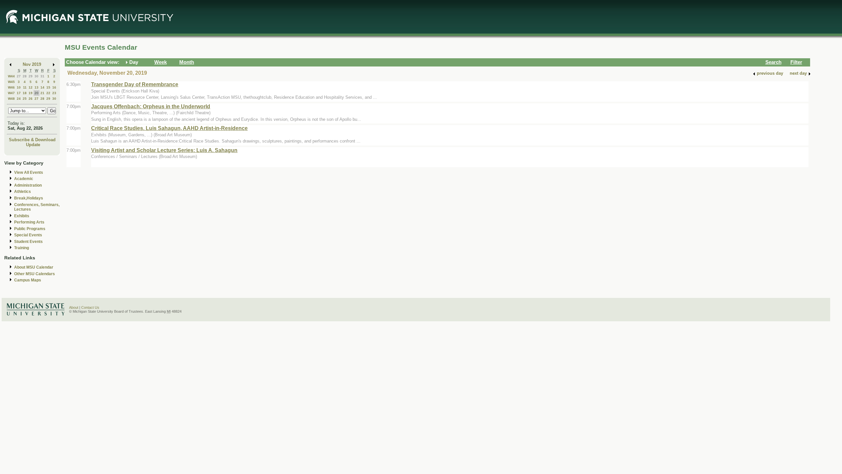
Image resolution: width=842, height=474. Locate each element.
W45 (11, 82)
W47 (11, 93)
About (73, 307)
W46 (11, 87)
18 (25, 93)
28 (25, 76)
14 (42, 87)
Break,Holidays (28, 198)
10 (19, 87)
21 (42, 93)
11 (25, 87)
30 (36, 76)
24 (19, 98)
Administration (28, 185)
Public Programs (29, 228)
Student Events (28, 241)
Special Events (28, 235)
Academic (23, 178)
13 (36, 87)
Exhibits (21, 216)
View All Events (28, 172)
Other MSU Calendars (34, 274)
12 (31, 87)
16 (54, 87)
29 (31, 76)
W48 (11, 98)
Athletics (22, 191)
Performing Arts (29, 222)
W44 (11, 76)
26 (31, 98)
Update (33, 144)
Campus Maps (27, 280)
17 (19, 93)
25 (25, 98)
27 (19, 76)
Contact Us (90, 307)
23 (54, 93)
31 (42, 76)
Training (21, 248)
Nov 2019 (32, 64)
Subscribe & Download (32, 139)
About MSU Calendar (33, 267)
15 (48, 87)
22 (48, 93)
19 (31, 93)
